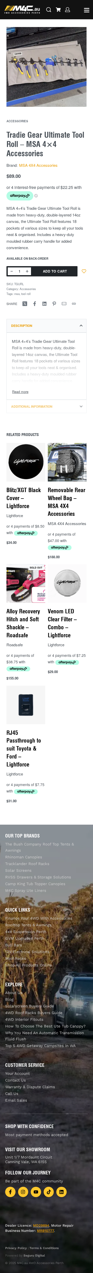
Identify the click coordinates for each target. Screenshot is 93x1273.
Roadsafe (14, 644)
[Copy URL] (74, 303)
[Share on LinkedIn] (44, 303)
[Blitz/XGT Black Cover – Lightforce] (25, 462)
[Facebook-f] (10, 1192)
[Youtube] (36, 1192)
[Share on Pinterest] (54, 303)
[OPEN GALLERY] (46, 67)
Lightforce (14, 515)
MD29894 (41, 1225)
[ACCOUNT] (67, 9)
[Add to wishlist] (84, 271)
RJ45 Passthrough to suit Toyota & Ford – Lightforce (23, 748)
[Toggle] (20, 391)
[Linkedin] (61, 1192)
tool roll (26, 294)
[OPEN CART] (58, 9)
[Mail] (64, 303)
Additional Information (31, 406)
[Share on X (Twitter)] (24, 303)
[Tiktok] (49, 1192)
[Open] (87, 10)
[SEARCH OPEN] (48, 9)
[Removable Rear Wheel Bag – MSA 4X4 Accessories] (67, 462)
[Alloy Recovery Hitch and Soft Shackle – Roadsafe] (25, 583)
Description (21, 325)
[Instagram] (23, 1192)
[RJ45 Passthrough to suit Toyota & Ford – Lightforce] (25, 704)
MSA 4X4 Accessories (38, 165)
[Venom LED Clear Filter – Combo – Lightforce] (67, 583)
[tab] (46, 325)
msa (17, 294)
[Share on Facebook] (34, 303)
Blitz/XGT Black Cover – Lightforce (23, 498)
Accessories (17, 121)
